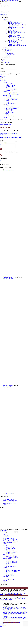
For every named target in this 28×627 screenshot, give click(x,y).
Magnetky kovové (10, 33)
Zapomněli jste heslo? (5, 74)
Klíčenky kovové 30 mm (11, 93)
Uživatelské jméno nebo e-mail (7, 64)
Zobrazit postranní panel (5, 124)
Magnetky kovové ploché (12, 41)
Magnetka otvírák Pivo (8, 385)
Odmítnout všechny (9, 594)
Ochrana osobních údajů (8, 499)
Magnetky (6, 19)
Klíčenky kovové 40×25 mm (12, 94)
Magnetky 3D (12, 36)
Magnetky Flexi (10, 28)
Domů (1, 119)
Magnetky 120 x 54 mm (14, 42)
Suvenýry (6, 51)
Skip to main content (13, 0)
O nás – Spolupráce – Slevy (9, 503)
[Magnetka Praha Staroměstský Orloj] (9, 133)
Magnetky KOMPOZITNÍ (15, 31)
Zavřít (1, 585)
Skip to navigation (4, 0)
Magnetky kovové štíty (14, 35)
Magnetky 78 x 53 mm (14, 44)
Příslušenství (6, 57)
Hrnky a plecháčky (8, 49)
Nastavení (2, 594)
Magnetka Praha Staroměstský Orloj (11, 137)
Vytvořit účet (7, 62)
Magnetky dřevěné (10, 21)
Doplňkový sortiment (10, 103)
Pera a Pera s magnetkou (11, 108)
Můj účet (5, 581)
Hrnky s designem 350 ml (11, 98)
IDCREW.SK (4, 530)
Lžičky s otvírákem (10, 111)
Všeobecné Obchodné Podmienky (10, 502)
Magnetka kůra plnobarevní (15, 22)
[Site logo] (3, 14)
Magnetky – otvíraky (14, 39)
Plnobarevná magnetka (14, 23)
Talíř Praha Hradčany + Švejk (10, 277)
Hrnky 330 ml (9, 96)
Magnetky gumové (10, 86)
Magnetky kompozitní (11, 30)
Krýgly (7, 102)
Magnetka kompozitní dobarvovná (17, 32)
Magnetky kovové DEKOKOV (16, 37)
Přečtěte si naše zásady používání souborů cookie (14, 593)
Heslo (2, 68)
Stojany (7, 114)
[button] (3, 143)
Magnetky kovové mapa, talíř (16, 40)
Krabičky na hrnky (10, 116)
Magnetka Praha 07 (7, 493)
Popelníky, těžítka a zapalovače (13, 107)
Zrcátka (8, 55)
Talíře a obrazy (9, 53)
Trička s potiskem (10, 54)
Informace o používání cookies (10, 500)
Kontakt (5, 504)
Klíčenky (6, 48)
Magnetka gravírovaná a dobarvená (17, 27)
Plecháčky (8, 50)
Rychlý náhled (3, 134)
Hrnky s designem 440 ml (11, 99)
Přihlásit (2, 71)
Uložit (1, 622)
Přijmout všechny (18, 594)
